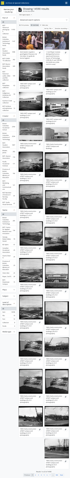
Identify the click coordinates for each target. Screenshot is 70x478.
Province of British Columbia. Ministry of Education (8, 173)
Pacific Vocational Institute (8, 164)
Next (61, 475)
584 (57, 475)
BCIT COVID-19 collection (8, 60)
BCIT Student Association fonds (8, 52)
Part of (5, 18)
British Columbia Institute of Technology (8, 136)
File (8, 316)
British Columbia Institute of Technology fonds (8, 41)
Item (8, 312)
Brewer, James (8, 152)
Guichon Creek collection (8, 102)
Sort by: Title (48, 28)
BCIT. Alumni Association (8, 157)
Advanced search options (30, 20)
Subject (5, 296)
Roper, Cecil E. (8, 277)
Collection (8, 323)
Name (4, 210)
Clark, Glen (8, 273)
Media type (6, 332)
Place (4, 290)
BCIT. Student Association (8, 145)
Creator (5, 116)
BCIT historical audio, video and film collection (8, 76)
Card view (35, 25)
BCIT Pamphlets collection (8, 85)
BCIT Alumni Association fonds (8, 66)
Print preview (25, 25)
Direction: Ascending (61, 28)
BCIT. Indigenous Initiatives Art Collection (8, 94)
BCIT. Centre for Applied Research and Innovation (8, 230)
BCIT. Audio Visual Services (8, 203)
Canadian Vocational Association (8, 250)
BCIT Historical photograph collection (8, 30)
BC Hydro (8, 245)
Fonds (8, 326)
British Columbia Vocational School (8, 127)
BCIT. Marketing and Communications (8, 185)
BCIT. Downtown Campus (8, 282)
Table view (44, 25)
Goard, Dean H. (8, 257)
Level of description (6, 303)
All (3, 22)
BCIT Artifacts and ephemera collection (8, 108)
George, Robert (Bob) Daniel (8, 239)
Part (8, 319)
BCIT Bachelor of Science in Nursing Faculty (8, 196)
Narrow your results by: (9, 10)
